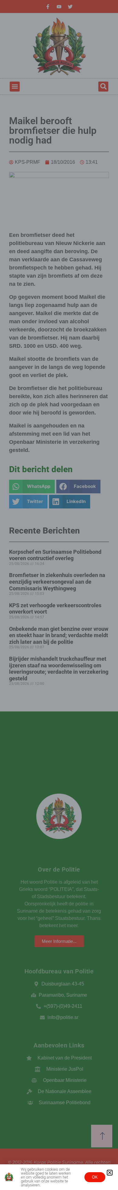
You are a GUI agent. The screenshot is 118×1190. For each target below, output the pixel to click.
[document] (59, 595)
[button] (109, 1172)
